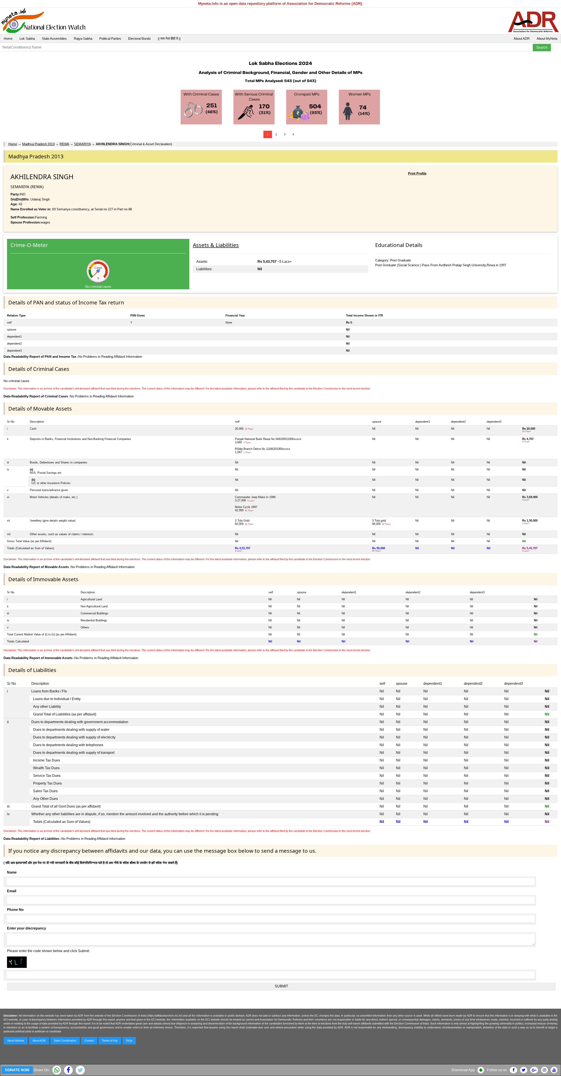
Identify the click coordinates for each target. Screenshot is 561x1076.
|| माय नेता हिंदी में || (169, 38)
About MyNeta (547, 38)
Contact (89, 1040)
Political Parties (110, 38)
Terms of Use (110, 1040)
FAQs (129, 1040)
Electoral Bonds (139, 38)
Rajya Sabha (83, 38)
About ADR (522, 38)
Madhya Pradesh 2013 (38, 144)
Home (8, 38)
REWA (64, 144)
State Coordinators (65, 1040)
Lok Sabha (27, 38)
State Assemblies (54, 38)
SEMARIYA (82, 144)
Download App (463, 1070)
